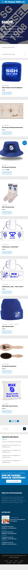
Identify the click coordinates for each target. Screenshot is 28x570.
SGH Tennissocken (8, 207)
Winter (11, 324)
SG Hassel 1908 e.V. (15, 2)
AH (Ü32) (9, 562)
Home (4, 17)
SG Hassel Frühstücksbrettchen (12, 127)
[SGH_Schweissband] (14, 71)
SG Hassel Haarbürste (9, 366)
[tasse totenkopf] (14, 231)
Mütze (16, 324)
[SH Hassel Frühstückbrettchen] (14, 111)
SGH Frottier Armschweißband (12, 87)
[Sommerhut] (14, 151)
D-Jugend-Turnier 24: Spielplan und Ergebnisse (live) (11, 446)
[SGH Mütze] (14, 310)
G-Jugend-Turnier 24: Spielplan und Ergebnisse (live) (11, 461)
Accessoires (5, 85)
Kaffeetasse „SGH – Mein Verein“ (13, 286)
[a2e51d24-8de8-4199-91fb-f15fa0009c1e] (14, 350)
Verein (11, 560)
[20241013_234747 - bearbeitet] (14, 191)
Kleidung (4, 165)
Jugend (21, 560)
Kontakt (19, 562)
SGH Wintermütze (8, 326)
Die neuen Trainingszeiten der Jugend (12, 441)
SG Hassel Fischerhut (9, 167)
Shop (14, 562)
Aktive (16, 560)
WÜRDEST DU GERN (14, 475)
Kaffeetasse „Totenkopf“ (10, 247)
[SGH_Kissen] (14, 390)
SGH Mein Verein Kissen (10, 406)
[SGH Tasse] (14, 270)
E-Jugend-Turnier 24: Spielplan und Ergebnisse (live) (11, 451)
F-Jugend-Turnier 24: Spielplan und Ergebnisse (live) (11, 456)
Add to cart (7, 93)
